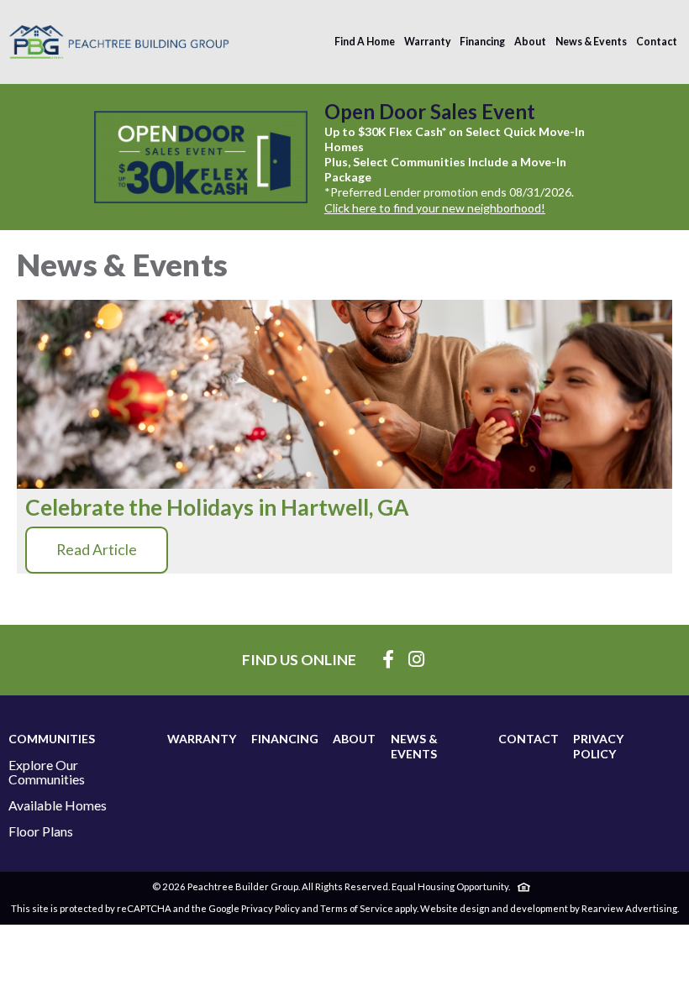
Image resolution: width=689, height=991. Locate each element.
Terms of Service (356, 908)
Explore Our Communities (46, 772)
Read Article (96, 549)
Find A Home (364, 41)
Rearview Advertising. (630, 908)
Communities (51, 738)
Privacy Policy (598, 746)
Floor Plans (40, 831)
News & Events (591, 41)
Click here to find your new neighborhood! (434, 208)
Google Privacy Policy (254, 908)
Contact (656, 41)
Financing (482, 41)
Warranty (427, 41)
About (530, 41)
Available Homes (57, 805)
